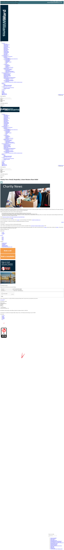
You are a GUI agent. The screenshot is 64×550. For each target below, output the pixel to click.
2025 (2, 237)
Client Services (4, 243)
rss (2, 319)
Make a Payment (4, 93)
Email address (3, 290)
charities (45, 227)
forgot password (2, 100)
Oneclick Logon (61, 94)
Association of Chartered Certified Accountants (37, 225)
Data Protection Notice (54, 540)
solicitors (57, 227)
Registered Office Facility (54, 543)
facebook (3, 90)
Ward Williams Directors (54, 544)
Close (1, 101)
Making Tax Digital (4, 245)
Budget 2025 (52, 547)
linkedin (3, 92)
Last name (2, 289)
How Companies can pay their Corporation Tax (57, 542)
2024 (2, 238)
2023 (2, 239)
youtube (3, 318)
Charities (62, 222)
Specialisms (3, 244)
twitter (3, 91)
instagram (3, 163)
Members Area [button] (5, 94)
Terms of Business (53, 538)
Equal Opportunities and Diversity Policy (56, 545)
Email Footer (52, 546)
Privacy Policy (53, 539)
